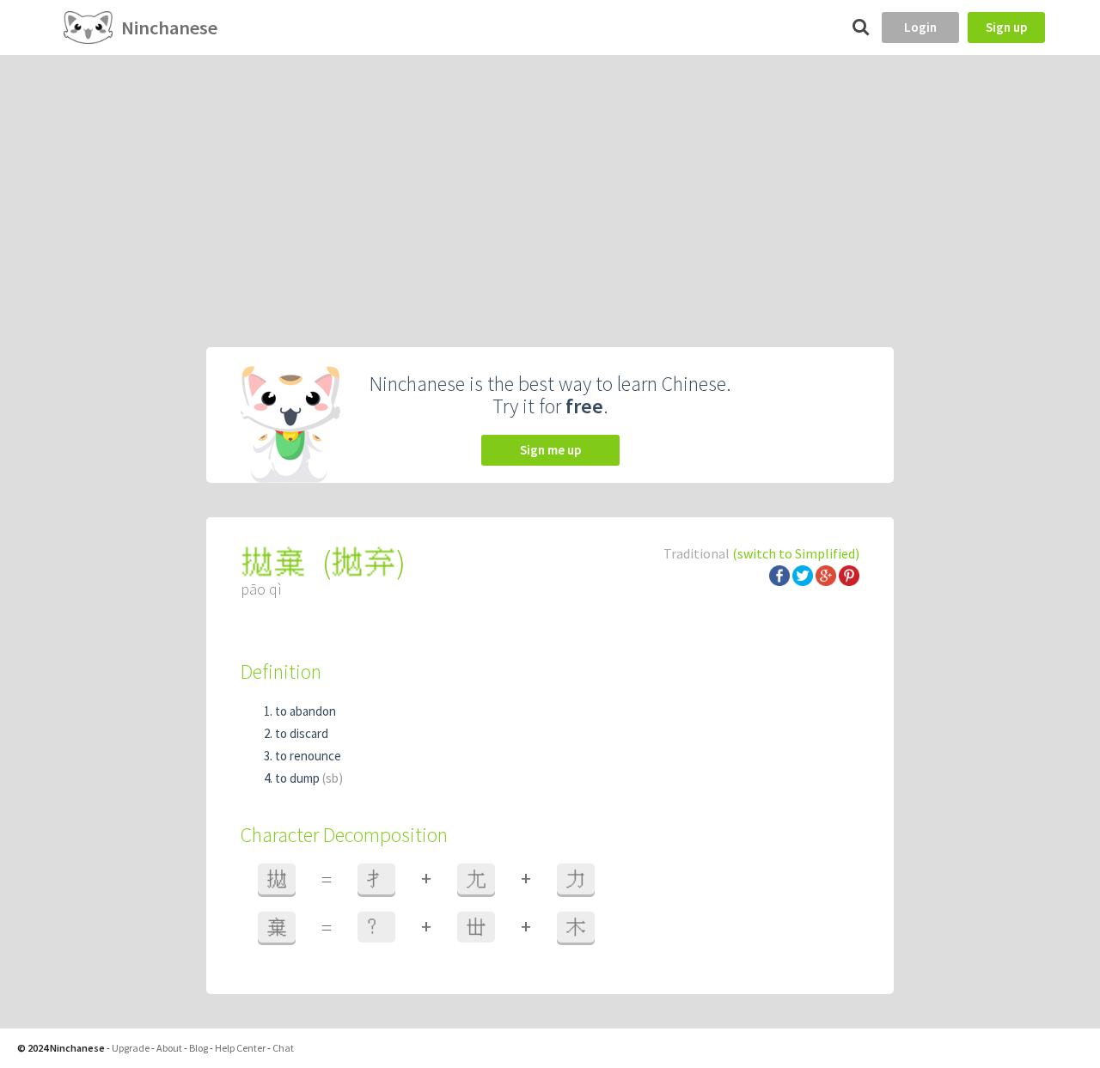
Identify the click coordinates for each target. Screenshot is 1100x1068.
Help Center (240, 1047)
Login (920, 27)
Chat (283, 1047)
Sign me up (550, 450)
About (169, 1047)
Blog (198, 1047)
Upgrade (131, 1047)
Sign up (1006, 27)
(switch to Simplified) (795, 553)
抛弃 (363, 562)
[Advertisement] (550, 184)
